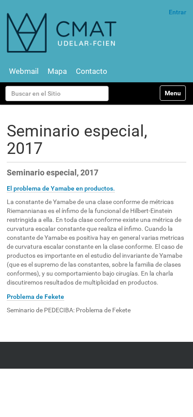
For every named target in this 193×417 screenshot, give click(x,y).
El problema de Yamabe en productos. (61, 188)
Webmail (24, 71)
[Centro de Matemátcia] (63, 32)
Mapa (57, 71)
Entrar (177, 12)
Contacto (91, 71)
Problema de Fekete (35, 296)
